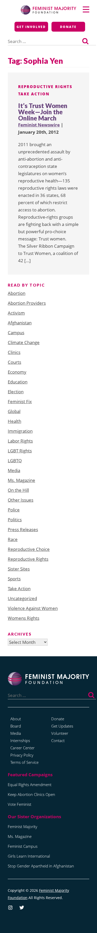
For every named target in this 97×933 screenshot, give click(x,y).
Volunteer (59, 733)
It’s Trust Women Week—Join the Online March (42, 112)
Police (14, 510)
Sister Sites (19, 569)
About (15, 718)
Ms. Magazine (21, 480)
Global (14, 411)
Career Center (22, 747)
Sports (14, 579)
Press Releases (23, 529)
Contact (58, 740)
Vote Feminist (19, 804)
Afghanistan (20, 323)
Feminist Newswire (39, 125)
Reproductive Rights (45, 86)
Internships (20, 740)
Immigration (20, 431)
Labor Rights (20, 441)
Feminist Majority (22, 826)
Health (14, 421)
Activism (16, 313)
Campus (16, 333)
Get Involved (31, 27)
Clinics (14, 352)
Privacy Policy (21, 755)
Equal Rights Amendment (29, 784)
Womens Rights (23, 618)
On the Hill (18, 490)
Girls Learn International (29, 856)
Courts (14, 362)
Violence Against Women (33, 608)
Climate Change (24, 342)
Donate (68, 27)
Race (13, 539)
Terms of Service (24, 762)
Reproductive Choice (29, 549)
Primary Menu (86, 9)
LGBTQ (15, 461)
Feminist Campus (23, 846)
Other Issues (20, 500)
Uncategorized (22, 598)
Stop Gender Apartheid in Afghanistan (41, 865)
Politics (15, 520)
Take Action (34, 93)
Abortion (16, 293)
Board (15, 726)
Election (16, 392)
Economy (17, 372)
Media (14, 470)
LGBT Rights (20, 451)
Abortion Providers (27, 303)
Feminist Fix (20, 401)
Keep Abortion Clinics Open (31, 794)
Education (17, 382)
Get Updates (62, 726)
